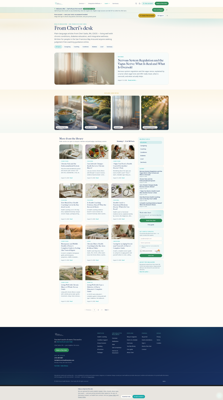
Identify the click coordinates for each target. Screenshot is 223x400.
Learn (106, 3)
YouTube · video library (61, 366)
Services (81, 3)
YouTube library (131, 346)
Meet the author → (145, 272)
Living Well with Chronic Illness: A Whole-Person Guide (70, 287)
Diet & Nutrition (116, 347)
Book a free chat (162, 3)
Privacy (159, 337)
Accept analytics (139, 396)
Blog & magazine (132, 337)
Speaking (99, 346)
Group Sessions (101, 343)
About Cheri (130, 352)
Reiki (113, 344)
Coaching (76, 46)
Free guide (151, 225)
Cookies (159, 343)
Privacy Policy (91, 377)
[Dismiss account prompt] (167, 15)
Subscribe (151, 255)
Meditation (115, 341)
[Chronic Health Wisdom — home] (58, 3)
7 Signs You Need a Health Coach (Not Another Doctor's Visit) (122, 166)
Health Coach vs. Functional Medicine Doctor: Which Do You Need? (121, 206)
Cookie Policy (112, 395)
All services (100, 349)
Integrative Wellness (94, 3)
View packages (158, 10)
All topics (58, 46)
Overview (114, 338)
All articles (143, 142)
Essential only (126, 396)
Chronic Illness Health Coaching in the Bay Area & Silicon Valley (96, 246)
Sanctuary (115, 3)
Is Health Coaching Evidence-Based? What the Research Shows (96, 205)
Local (101, 46)
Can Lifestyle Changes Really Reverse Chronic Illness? (95, 166)
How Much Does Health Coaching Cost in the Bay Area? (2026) (70, 205)
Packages (100, 352)
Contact (144, 349)
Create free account (147, 15)
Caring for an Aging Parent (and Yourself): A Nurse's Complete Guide (122, 246)
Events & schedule (132, 340)
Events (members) (147, 340)
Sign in (161, 15)
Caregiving (67, 46)
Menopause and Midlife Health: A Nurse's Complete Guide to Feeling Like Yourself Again (70, 247)
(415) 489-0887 (58, 358)
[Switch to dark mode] (139, 3)
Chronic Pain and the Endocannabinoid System (70, 165)
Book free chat (150, 220)
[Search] (136, 3)
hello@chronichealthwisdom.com (64, 360)
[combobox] (165, 381)
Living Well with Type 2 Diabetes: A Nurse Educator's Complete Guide (95, 288)
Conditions (86, 46)
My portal (144, 337)
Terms (158, 340)
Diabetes (94, 46)
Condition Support (102, 340)
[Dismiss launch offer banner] (167, 10)
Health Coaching (102, 337)
